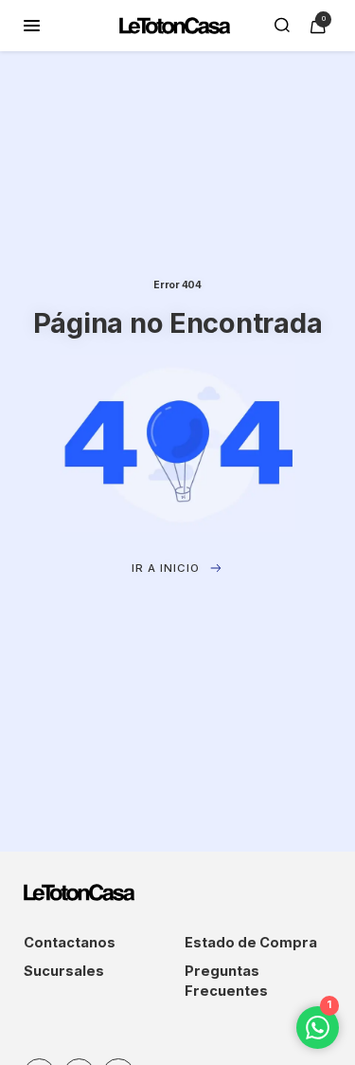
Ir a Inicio (166, 568)
